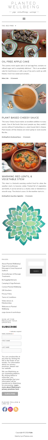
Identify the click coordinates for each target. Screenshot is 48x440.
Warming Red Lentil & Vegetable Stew (17, 178)
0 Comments (14, 78)
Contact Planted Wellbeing (11, 287)
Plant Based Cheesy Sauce (20, 117)
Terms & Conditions (9, 297)
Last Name (5, 347)
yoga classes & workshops (11, 312)
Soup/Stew (14, 196)
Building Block (6, 137)
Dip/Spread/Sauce (16, 137)
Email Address (8, 334)
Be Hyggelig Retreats (9, 280)
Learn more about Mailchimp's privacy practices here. (11, 387)
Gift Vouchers (7, 290)
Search (36, 271)
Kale (30, 433)
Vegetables (20, 196)
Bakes (3, 78)
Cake (7, 78)
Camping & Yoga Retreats (11, 283)
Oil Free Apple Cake (15, 61)
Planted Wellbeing (24, 5)
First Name (6, 340)
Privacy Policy (7, 294)
